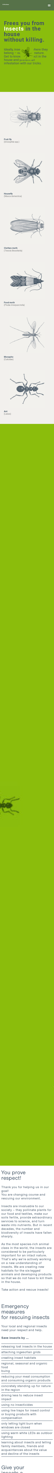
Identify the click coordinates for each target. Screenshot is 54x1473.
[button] (49, 5)
